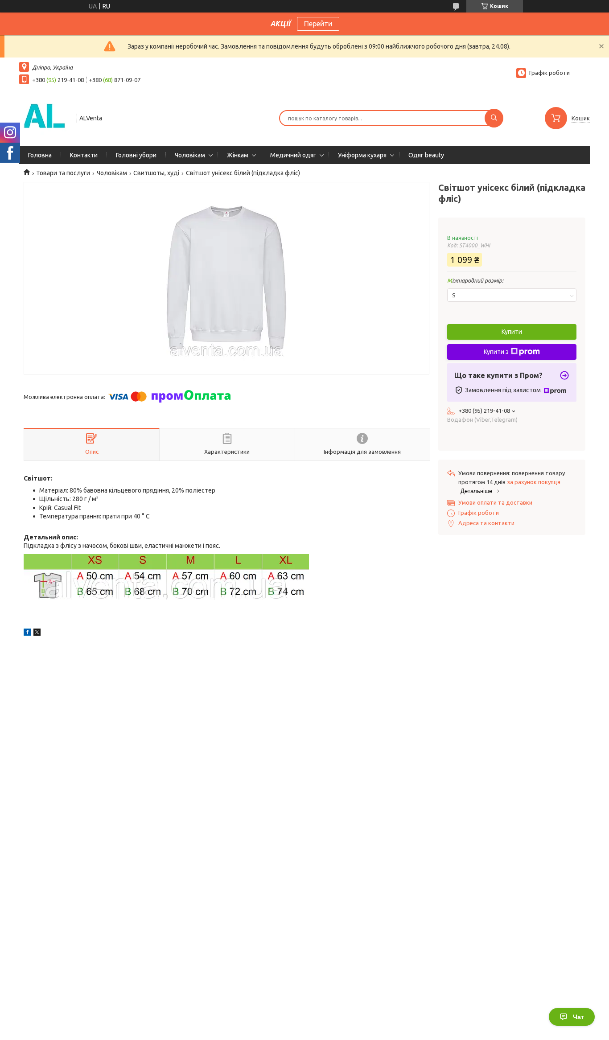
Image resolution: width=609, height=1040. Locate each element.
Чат (578, 1016)
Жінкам (237, 155)
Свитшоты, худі (156, 173)
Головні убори (136, 155)
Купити (512, 331)
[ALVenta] (44, 117)
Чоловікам (190, 155)
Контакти (84, 155)
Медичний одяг (293, 155)
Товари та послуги (63, 173)
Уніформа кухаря (362, 155)
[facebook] (27, 633)
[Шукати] (494, 118)
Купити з (496, 351)
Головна (40, 155)
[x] (37, 633)
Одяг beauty (426, 155)
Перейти (318, 24)
